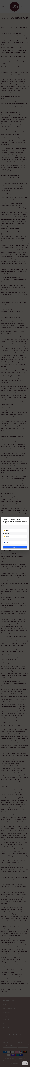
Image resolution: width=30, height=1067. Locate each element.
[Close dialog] (28, 518)
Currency (7, 539)
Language (7, 533)
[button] (15, 530)
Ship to (6, 527)
